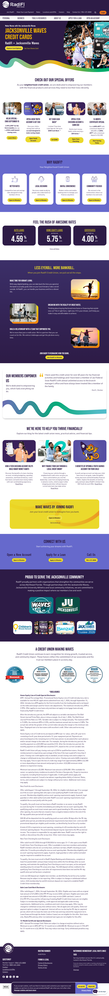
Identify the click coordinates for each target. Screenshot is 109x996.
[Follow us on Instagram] (10, 977)
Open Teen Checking (75, 140)
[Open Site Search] (95, 11)
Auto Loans (19, 230)
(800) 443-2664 (14, 965)
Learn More (12, 138)
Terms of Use (42, 968)
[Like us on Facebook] (4, 977)
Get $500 (54, 140)
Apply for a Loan (74, 18)
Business (21, 18)
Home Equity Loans (54, 230)
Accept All (81, 986)
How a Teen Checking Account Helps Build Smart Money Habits (19, 467)
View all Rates (54, 249)
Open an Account (93, 18)
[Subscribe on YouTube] (17, 977)
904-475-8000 (91, 560)
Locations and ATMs (49, 12)
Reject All (92, 986)
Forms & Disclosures (45, 963)
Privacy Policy (43, 965)
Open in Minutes (14, 200)
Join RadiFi (10, 12)
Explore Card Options (14, 48)
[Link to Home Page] (14, 4)
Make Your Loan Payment (25, 12)
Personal (6, 18)
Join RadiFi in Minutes (54, 357)
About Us (57, 18)
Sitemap (76, 970)
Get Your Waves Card (31, 48)
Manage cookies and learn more (25, 990)
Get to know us (55, 523)
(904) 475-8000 (20, 963)
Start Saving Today (97, 142)
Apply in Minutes (55, 560)
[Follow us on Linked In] (14, 977)
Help (68, 12)
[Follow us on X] (7, 977)
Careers (61, 12)
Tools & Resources (39, 18)
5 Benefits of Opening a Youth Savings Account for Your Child (89, 467)
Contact (5, 967)
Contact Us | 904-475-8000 (81, 12)
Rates (38, 12)
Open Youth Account (33, 139)
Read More (19, 484)
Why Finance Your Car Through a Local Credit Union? (54, 467)
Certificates (89, 230)
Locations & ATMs (9, 969)
